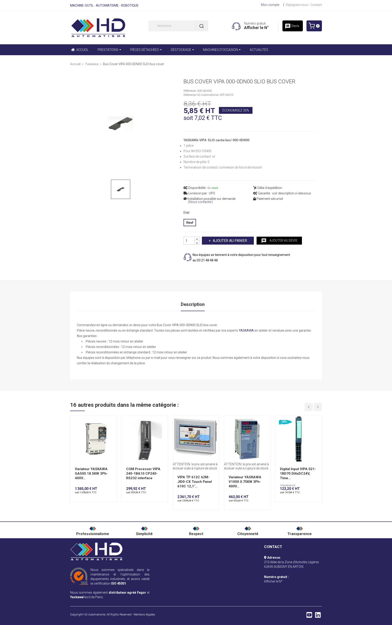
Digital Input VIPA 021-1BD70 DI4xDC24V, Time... (298, 473)
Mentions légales (144, 614)
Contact (316, 5)
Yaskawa (76, 597)
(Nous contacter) (200, 202)
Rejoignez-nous (297, 5)
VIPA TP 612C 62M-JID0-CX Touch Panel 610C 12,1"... (194, 481)
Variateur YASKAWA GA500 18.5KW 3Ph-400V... (91, 473)
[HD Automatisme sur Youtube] (309, 616)
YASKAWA (246, 330)
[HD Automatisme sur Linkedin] (318, 616)
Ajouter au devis (279, 240)
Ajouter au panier (230, 240)
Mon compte (270, 5)
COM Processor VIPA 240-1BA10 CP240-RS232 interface (143, 473)
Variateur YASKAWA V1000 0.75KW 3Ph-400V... (245, 481)
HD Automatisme (94, 614)
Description (193, 304)
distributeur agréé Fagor (127, 592)
